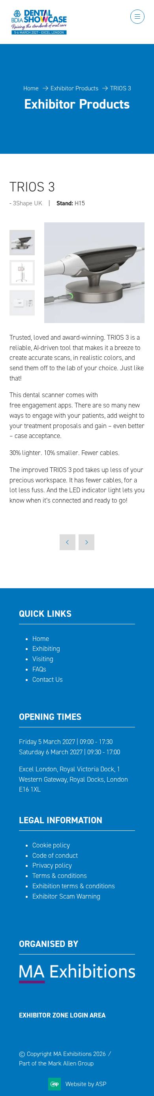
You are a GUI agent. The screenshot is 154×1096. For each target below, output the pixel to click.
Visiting (42, 659)
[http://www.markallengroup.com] (77, 981)
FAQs (39, 669)
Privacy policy (52, 865)
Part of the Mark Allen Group (56, 1063)
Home (31, 88)
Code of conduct (55, 855)
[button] (137, 17)
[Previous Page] (67, 542)
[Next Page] (86, 542)
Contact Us (47, 679)
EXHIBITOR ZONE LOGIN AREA (62, 1015)
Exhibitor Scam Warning (66, 896)
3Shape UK (27, 203)
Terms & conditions (59, 876)
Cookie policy (51, 845)
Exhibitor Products (74, 88)
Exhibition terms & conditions (73, 886)
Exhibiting (46, 649)
